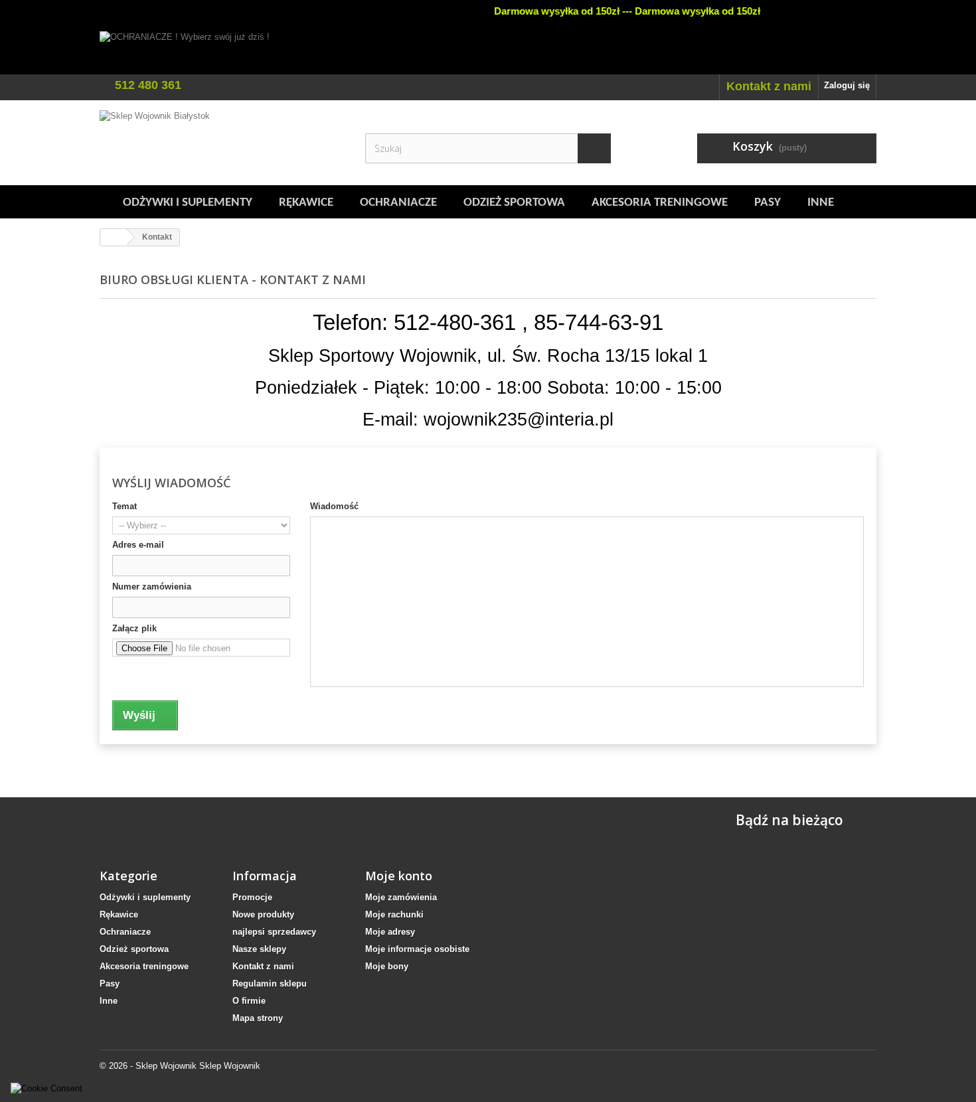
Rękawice (306, 203)
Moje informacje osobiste (417, 949)
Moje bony (386, 966)
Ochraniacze (398, 203)
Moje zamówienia (401, 897)
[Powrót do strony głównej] (113, 237)
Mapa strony (257, 1018)
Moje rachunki (394, 914)
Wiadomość (334, 506)
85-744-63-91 (598, 322)
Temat (124, 506)
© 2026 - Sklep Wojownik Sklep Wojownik (180, 1066)
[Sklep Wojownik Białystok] (222, 142)
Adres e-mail (138, 545)
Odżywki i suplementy (187, 203)
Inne (820, 203)
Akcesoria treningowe (660, 203)
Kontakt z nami (768, 86)
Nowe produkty (263, 914)
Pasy (767, 203)
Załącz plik (134, 628)
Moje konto (398, 876)
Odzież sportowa (514, 203)
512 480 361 (148, 85)
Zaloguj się (847, 85)
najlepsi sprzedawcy (274, 932)
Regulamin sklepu (269, 983)
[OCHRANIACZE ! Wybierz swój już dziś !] (488, 52)
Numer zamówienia (151, 586)
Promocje (252, 897)
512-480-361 (455, 322)
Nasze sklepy (259, 949)
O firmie (249, 1001)
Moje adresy (390, 932)
